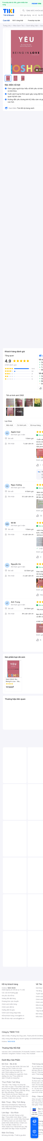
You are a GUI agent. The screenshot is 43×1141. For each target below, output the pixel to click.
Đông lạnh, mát (16, 1088)
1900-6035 (12, 988)
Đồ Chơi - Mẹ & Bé (9, 1064)
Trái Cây (5, 1085)
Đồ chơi (23, 1066)
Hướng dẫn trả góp (8, 1010)
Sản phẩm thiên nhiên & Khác (14, 1122)
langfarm (12, 1053)
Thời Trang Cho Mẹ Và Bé (10, 1066)
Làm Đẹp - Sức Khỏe (10, 1113)
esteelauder (16, 1052)
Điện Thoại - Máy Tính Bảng (13, 1102)
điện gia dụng (25, 15)
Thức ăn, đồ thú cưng (13, 1096)
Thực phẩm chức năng (13, 1117)
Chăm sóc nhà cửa (14, 1098)
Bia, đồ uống (9, 1092)
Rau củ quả (9, 1086)
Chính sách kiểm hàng (9, 1004)
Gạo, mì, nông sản (13, 1090)
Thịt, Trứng (12, 1085)
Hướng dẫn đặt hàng (9, 998)
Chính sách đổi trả (8, 1007)
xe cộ (34, 15)
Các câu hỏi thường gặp (10, 993)
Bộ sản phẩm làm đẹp (14, 1127)
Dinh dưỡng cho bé (12, 1072)
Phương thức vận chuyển (10, 1001)
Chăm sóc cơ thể (12, 1119)
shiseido (5, 1053)
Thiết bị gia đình (20, 1135)
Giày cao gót (36, 1099)
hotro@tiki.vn (19, 1015)
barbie (33, 1052)
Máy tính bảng (11, 1108)
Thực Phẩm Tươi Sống (11, 1082)
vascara (4, 1052)
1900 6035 (11, 1041)
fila (28, 1053)
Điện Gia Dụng (8, 1133)
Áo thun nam (36, 1081)
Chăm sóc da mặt (8, 1115)
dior (9, 1052)
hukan (18, 1053)
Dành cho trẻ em (12, 1094)
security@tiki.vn (18, 1018)
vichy (24, 1053)
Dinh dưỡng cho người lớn (14, 1074)
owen (38, 1052)
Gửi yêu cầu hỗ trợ (8, 995)
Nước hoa (9, 1127)
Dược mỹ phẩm (21, 1128)
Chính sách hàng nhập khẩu (11, 1013)
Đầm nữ (39, 1066)
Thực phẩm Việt (19, 1086)
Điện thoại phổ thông (13, 1106)
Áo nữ (34, 1066)
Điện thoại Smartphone (10, 1105)
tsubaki (32, 1053)
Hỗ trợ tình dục (19, 1127)
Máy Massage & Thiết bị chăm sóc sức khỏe (15, 1120)
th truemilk (26, 1052)
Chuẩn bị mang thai (12, 1078)
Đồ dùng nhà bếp (8, 1135)
